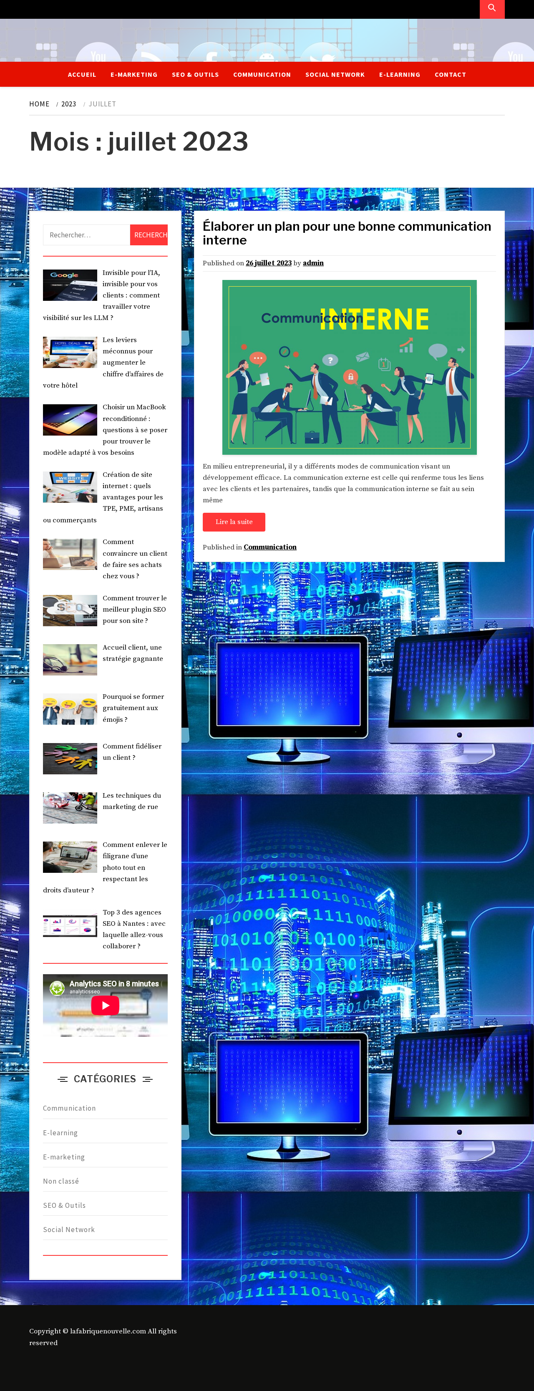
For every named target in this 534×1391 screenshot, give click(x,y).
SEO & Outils (195, 74)
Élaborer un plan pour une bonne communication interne (347, 233)
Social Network (335, 74)
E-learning (400, 74)
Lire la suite (234, 522)
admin (313, 263)
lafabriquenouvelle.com (108, 1331)
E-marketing (134, 74)
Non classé (61, 1181)
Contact (450, 74)
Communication (262, 74)
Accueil (82, 74)
